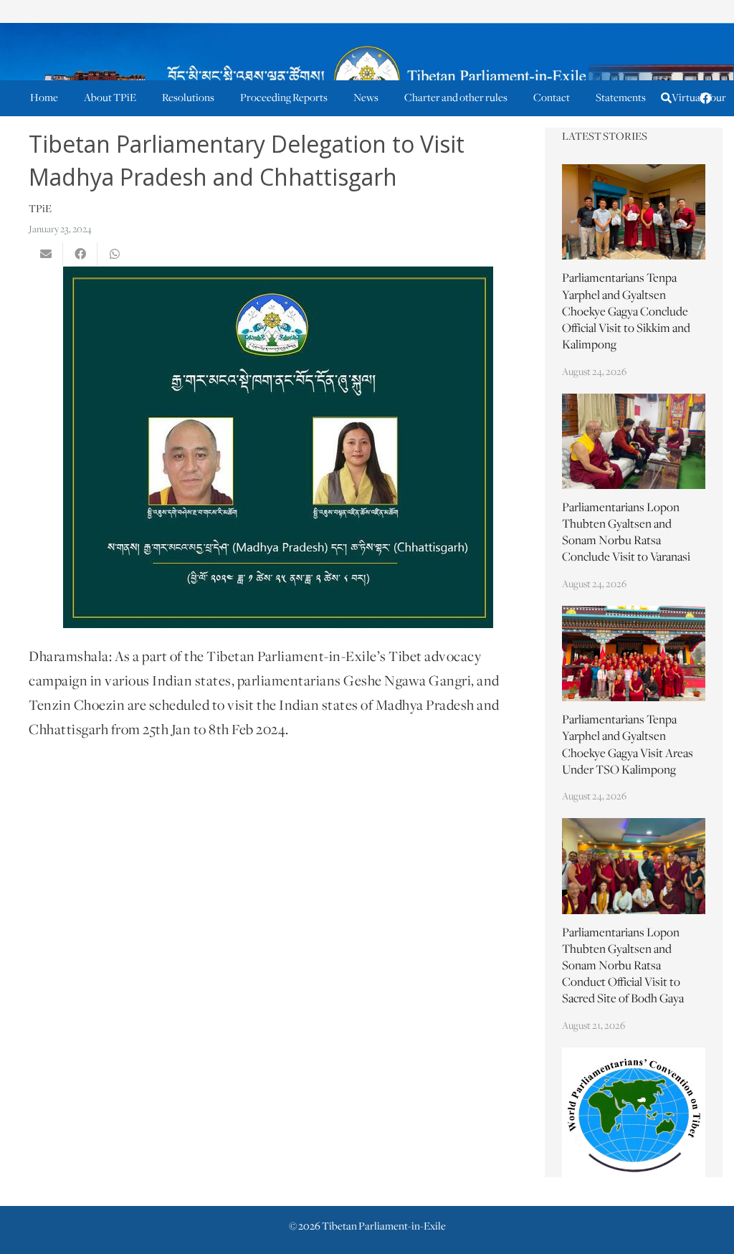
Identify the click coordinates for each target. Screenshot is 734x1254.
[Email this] (46, 253)
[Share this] (80, 253)
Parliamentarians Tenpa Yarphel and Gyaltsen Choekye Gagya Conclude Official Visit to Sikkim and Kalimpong (626, 312)
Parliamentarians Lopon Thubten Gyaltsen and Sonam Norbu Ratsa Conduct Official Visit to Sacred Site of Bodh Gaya (623, 967)
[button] (666, 98)
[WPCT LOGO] (633, 1113)
